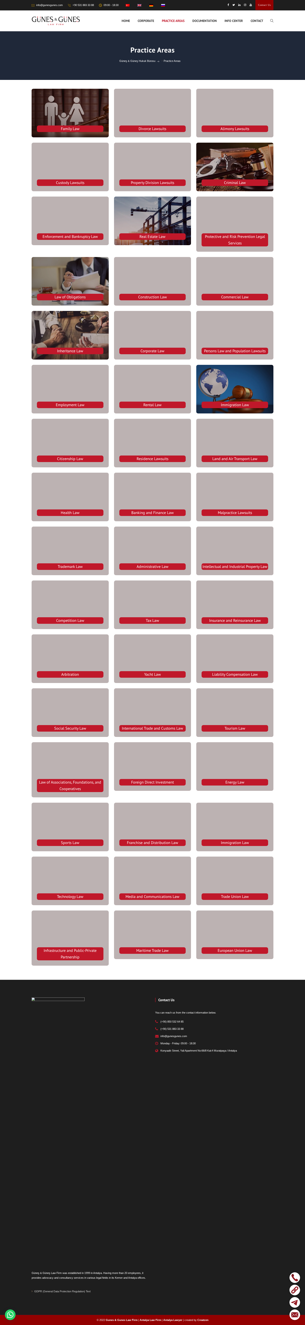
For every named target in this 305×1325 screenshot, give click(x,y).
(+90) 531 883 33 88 (172, 1028)
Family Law (70, 128)
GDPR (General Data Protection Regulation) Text (62, 1291)
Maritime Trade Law (152, 950)
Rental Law (152, 404)
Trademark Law (70, 566)
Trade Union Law (235, 896)
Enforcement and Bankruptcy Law (70, 236)
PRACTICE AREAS (173, 21)
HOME (126, 21)
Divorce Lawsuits (152, 128)
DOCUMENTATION (204, 21)
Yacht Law (152, 674)
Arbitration (70, 674)
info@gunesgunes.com (49, 5)
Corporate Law (152, 350)
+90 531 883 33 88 (83, 5)
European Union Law (235, 950)
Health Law (70, 512)
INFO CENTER (234, 21)
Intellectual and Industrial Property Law (234, 566)
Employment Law (70, 404)
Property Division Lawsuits (152, 182)
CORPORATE (146, 21)
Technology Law (70, 896)
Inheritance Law (70, 350)
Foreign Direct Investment (152, 782)
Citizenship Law (70, 458)
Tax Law (152, 620)
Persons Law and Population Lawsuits (235, 350)
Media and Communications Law (152, 896)
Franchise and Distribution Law (152, 842)
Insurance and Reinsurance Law (235, 620)
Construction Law (152, 296)
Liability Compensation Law (235, 674)
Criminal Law (235, 182)
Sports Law (70, 842)
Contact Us (264, 5)
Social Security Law (70, 728)
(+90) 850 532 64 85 (172, 1021)
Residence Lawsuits (152, 458)
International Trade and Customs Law (152, 728)
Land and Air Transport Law (234, 458)
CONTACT (257, 21)
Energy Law (234, 782)
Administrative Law (152, 566)
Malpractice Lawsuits (235, 512)
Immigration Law (235, 404)
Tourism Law (235, 728)
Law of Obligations (70, 296)
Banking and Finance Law (152, 512)
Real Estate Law (152, 236)
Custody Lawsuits (70, 182)
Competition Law (70, 620)
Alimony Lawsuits (234, 128)
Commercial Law (235, 296)
